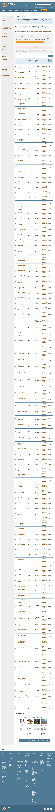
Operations (4, 59)
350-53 (49, 438)
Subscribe (49, 806)
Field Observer (20, 192)
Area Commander (21, 155)
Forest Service (4, 764)
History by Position (6, 33)
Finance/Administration (6, 52)
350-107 (49, 109)
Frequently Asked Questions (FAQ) (42, 757)
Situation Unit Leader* (22, 534)
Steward (43, 61)
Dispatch (4, 49)
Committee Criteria (26, 778)
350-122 (49, 560)
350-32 (49, 529)
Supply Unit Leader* (21, 673)
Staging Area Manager (22, 119)
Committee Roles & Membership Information (27, 767)
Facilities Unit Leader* (22, 347)
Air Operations (5, 43)
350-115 (49, 172)
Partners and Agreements (19, 774)
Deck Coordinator (21, 167)
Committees (47, 7)
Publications (42, 768)
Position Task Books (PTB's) (42, 767)
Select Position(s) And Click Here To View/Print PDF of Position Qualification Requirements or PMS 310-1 (32, 51)
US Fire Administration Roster (34, 779)
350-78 (49, 596)
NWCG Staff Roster (34, 757)
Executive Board (41, 7)
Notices (48, 760)
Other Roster (34, 797)
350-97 (49, 392)
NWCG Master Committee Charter (27, 761)
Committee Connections (27, 783)
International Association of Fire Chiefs (4, 767)
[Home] (4, 5)
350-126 (49, 77)
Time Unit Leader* (21, 77)
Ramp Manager (20, 554)
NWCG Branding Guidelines (50, 762)
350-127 (49, 601)
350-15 (49, 612)
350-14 (49, 66)
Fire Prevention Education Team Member (21, 287)
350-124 (49, 464)
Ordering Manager (21, 386)
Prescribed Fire (5, 66)
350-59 (49, 266)
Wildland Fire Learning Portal (42, 772)
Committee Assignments (7, 39)
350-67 (49, 255)
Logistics (4, 56)
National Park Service (4, 777)
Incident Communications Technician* (21, 334)
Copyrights (49, 756)
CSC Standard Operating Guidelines (27, 771)
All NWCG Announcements (37, 740)
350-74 (49, 513)
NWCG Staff (19, 771)
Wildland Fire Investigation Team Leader (21, 618)
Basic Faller (20, 83)
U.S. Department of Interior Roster (35, 762)
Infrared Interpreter (21, 459)
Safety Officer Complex (22, 684)
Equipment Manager (21, 340)
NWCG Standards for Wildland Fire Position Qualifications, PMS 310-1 (7, 28)
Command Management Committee (44, 145)
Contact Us (36, 7)
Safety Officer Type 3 (22, 661)
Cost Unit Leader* (21, 320)
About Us (51, 7)
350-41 (49, 366)
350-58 (49, 271)
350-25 (49, 187)
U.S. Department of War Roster (35, 776)
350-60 (49, 281)
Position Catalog (5, 23)
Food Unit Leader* (21, 353)
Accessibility (49, 755)
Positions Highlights (6, 20)
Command (4, 46)
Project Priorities (20, 775)
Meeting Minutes (20, 765)
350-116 (49, 508)
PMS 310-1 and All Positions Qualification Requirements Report (30, 41)
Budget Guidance (26, 781)
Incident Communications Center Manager (21, 366)
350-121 (49, 580)
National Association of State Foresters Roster (34, 773)
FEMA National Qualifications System (43, 31)
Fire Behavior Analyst (22, 197)
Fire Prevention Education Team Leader (21, 492)
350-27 (49, 523)
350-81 (49, 654)
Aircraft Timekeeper (21, 549)
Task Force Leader (21, 480)
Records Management (49, 765)
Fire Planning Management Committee (44, 172)
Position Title (21, 61)
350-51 (49, 379)
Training (41, 770)
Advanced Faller (21, 129)
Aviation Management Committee (44, 72)
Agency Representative (22, 145)
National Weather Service (12, 762)
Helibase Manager (21, 544)
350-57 (49, 276)
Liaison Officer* (20, 245)
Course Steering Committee (19, 764)
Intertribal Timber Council (4, 771)
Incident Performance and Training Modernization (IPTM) (42, 762)
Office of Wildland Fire (11, 765)
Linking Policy (49, 758)
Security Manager (21, 405)
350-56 (49, 260)
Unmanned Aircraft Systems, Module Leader (21, 591)
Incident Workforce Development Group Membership (34, 800)
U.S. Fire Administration (4, 782)
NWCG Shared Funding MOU (19, 769)
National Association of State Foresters (4, 773)
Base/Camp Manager (22, 229)
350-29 (49, 197)
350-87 (49, 150)
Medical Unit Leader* (22, 703)
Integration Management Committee (44, 208)
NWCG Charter (19, 767)
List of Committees (27, 758)
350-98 (49, 93)
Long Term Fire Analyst (22, 464)
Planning (4, 62)
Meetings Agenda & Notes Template (27, 775)
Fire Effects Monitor (21, 203)
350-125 (49, 431)
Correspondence (20, 761)
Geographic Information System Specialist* (21, 208)
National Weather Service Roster (35, 788)
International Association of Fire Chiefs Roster (34, 768)
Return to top (4, 749)
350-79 (49, 585)
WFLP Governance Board (19, 778)
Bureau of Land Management (4, 760)
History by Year (5, 36)
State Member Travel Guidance (27, 786)
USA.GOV (48, 766)
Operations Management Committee (44, 66)
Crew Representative (22, 88)
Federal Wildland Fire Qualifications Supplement (32, 28)
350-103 (49, 103)
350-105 (49, 114)
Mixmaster (20, 565)
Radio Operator (21, 392)
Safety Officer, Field (21, 654)
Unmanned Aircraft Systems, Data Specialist (21, 601)
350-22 (49, 498)
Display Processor (21, 177)
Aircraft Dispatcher (21, 255)
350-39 (49, 703)
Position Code (29, 61)
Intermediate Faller (21, 134)
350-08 (49, 690)
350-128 (49, 590)
